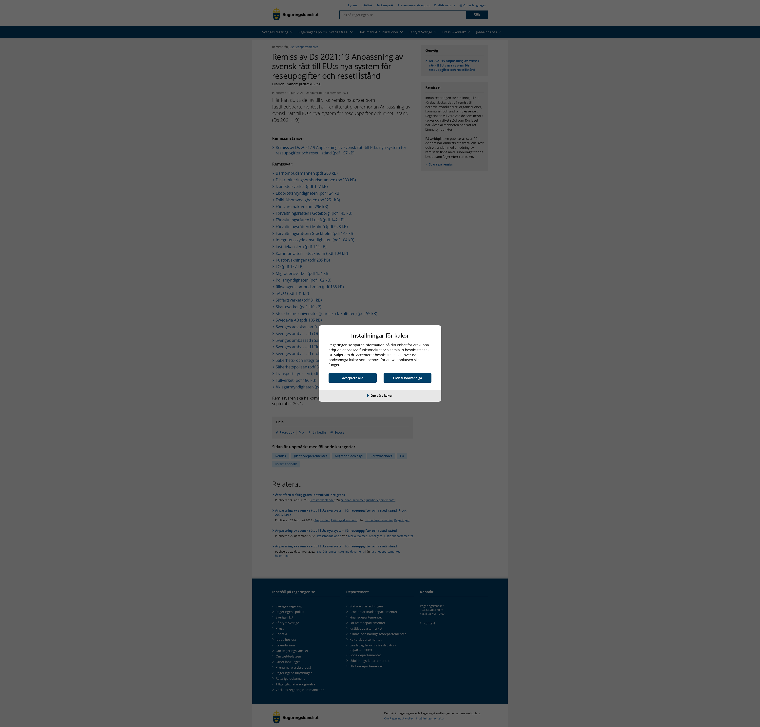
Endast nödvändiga (407, 378)
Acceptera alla (352, 378)
